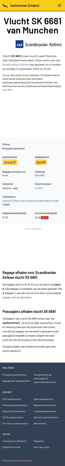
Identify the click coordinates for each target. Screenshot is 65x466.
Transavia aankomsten (14, 405)
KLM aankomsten (11, 399)
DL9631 (22, 200)
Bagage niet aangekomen (16, 380)
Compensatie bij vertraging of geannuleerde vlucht (45, 378)
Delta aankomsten (44, 399)
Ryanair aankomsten (45, 405)
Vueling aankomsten (45, 411)
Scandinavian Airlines (15, 64)
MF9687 (46, 200)
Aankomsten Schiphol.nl (21, 460)
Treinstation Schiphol (14, 441)
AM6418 (6, 200)
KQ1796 (38, 200)
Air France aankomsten (15, 423)
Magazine (39, 441)
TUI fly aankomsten (12, 417)
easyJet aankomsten (14, 411)
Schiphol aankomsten (14, 374)
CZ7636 (14, 200)
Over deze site (41, 447)
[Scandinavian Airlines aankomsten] (39, 44)
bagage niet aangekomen (16, 297)
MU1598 (54, 200)
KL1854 (8, 89)
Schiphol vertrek (11, 447)
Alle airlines (40, 423)
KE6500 (30, 200)
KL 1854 (39, 188)
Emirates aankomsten (46, 417)
